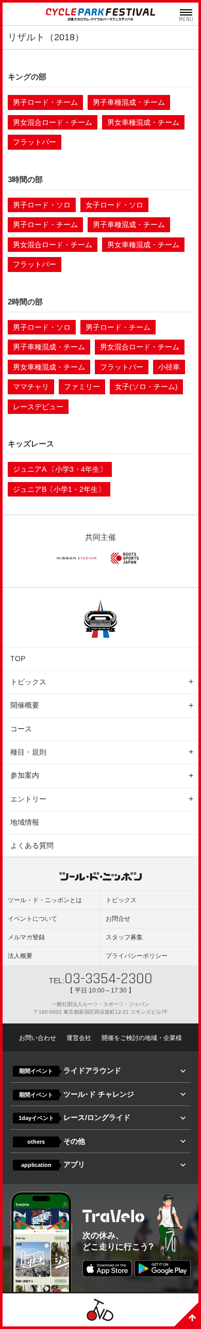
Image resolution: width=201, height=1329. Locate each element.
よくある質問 (32, 845)
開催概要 (24, 705)
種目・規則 (28, 752)
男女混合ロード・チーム (52, 122)
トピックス (28, 682)
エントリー (28, 799)
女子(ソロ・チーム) (146, 386)
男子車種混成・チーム (129, 102)
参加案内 (24, 775)
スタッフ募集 (124, 937)
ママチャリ (31, 386)
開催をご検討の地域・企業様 (142, 1038)
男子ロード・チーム (45, 102)
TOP (17, 658)
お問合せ (118, 918)
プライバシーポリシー (136, 955)
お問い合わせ (37, 1038)
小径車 (169, 367)
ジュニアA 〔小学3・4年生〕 (60, 469)
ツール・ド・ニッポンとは (45, 900)
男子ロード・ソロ (42, 205)
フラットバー (34, 142)
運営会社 (78, 1038)
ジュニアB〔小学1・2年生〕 (59, 489)
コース (21, 729)
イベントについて (32, 918)
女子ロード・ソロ (114, 205)
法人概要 (20, 955)
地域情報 (24, 822)
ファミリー (82, 386)
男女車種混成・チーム (143, 122)
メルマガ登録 (26, 937)
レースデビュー (38, 407)
